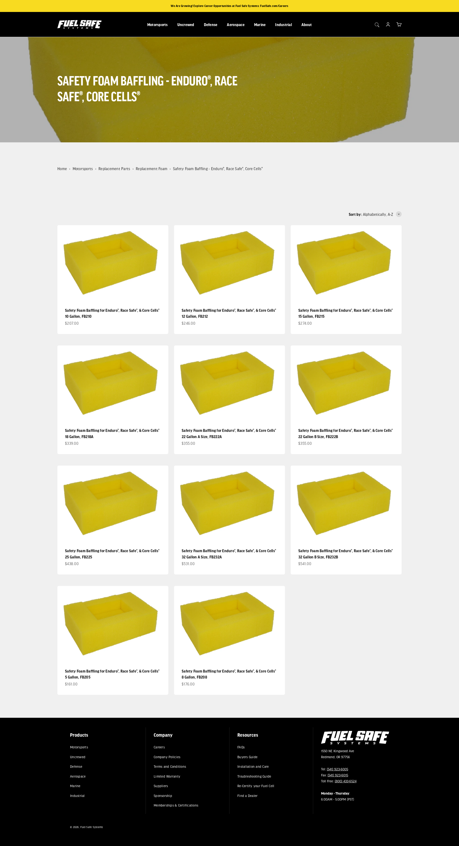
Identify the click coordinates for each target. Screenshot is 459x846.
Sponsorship (163, 795)
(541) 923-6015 (338, 775)
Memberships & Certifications (176, 805)
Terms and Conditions (170, 766)
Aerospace (235, 24)
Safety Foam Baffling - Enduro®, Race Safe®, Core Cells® (218, 169)
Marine (260, 24)
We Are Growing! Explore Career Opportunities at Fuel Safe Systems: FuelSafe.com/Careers (229, 5)
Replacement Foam (151, 169)
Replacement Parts (114, 169)
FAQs (241, 747)
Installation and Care (253, 766)
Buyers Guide (247, 757)
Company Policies (167, 757)
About (306, 24)
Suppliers (161, 786)
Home (62, 169)
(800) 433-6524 (345, 781)
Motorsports (157, 24)
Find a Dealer (247, 795)
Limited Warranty (167, 776)
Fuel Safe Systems (91, 827)
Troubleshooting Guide (254, 776)
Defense (211, 24)
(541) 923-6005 (337, 769)
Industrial (283, 24)
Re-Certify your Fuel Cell (255, 786)
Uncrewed (185, 24)
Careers (159, 747)
